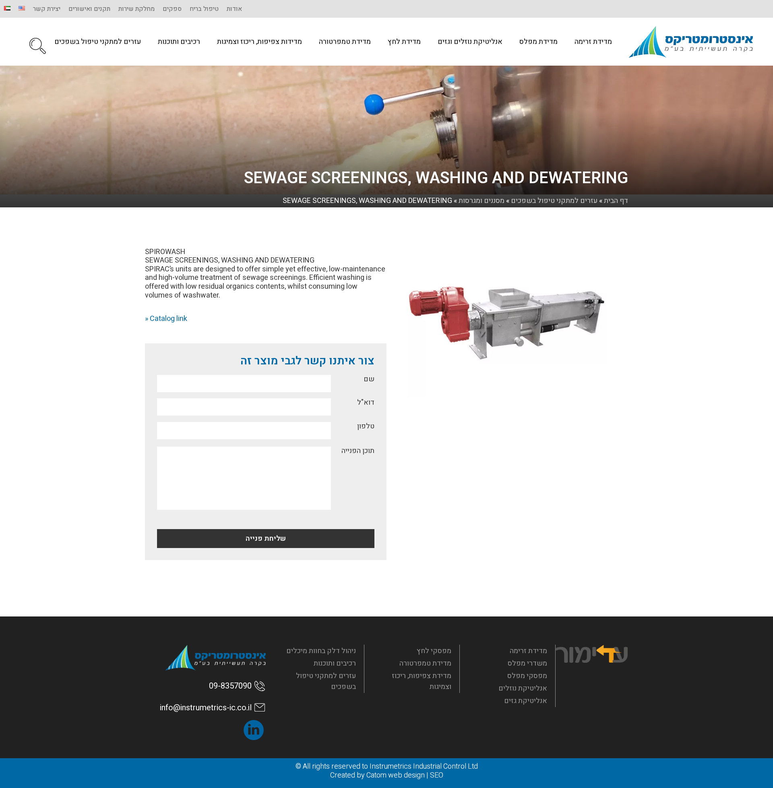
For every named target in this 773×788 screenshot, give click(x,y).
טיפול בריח (204, 9)
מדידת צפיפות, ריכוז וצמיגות (421, 681)
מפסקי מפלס (527, 675)
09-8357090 (230, 686)
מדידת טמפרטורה (345, 41)
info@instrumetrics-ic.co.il (206, 708)
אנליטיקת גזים (525, 700)
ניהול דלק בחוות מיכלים (321, 650)
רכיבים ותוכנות (179, 41)
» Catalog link (166, 318)
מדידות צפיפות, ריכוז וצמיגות (259, 41)
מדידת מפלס (538, 41)
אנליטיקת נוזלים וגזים (470, 41)
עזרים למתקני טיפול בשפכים (97, 41)
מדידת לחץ (404, 41)
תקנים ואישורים (89, 9)
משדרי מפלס (527, 663)
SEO (436, 775)
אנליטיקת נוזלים (522, 688)
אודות (234, 9)
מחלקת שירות (136, 9)
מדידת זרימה (593, 41)
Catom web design (395, 775)
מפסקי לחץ (434, 650)
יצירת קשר (46, 9)
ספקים (172, 9)
